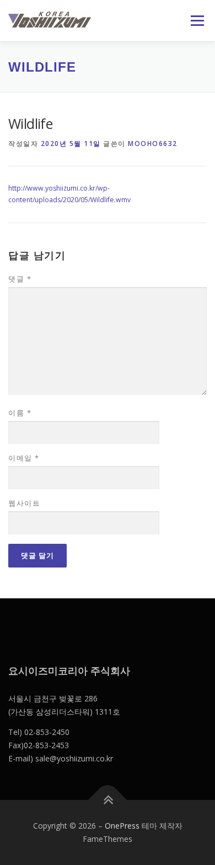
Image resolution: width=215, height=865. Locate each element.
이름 (19, 413)
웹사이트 (24, 503)
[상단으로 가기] (107, 800)
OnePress (122, 825)
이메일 (24, 458)
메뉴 (194, 20)
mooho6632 (153, 143)
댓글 (19, 279)
